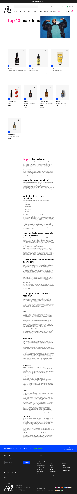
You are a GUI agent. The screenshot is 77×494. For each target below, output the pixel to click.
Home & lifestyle (53, 475)
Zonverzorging (53, 471)
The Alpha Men (41, 456)
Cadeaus (52, 473)
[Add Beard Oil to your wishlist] (18, 87)
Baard (51, 461)
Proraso (39, 393)
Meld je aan (26, 462)
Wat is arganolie (26, 320)
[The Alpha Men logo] (7, 9)
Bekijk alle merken (66, 470)
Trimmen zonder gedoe (55, 477)
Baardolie (42, 175)
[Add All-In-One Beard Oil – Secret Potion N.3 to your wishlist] (24, 51)
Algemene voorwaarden (41, 490)
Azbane (36, 318)
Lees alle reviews (67, 447)
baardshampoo (26, 287)
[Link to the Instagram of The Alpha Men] (5, 477)
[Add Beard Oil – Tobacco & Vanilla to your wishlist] (34, 87)
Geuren (51, 469)
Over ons (39, 463)
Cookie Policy (40, 473)
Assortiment (53, 456)
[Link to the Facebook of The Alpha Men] (8, 477)
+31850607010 (19, 485)
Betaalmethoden (40, 467)
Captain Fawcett (41, 347)
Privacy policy (50, 490)
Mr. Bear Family (48, 368)
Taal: (13, 472)
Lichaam (51, 465)
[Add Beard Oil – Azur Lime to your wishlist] (67, 87)
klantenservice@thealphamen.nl (23, 487)
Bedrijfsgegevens (41, 465)
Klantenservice (40, 459)
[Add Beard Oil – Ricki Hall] (51, 87)
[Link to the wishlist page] (69, 11)
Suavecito (64, 463)
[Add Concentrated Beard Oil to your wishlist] (67, 51)
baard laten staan (39, 224)
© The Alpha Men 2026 (41, 488)
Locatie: (6, 472)
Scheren (51, 467)
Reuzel (63, 459)
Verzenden (39, 469)
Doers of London (66, 467)
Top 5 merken (66, 456)
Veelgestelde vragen (41, 461)
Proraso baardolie (46, 399)
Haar (51, 459)
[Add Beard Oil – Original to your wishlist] (45, 51)
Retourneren (40, 471)
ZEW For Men (41, 419)
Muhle (63, 465)
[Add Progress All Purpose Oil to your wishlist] (18, 120)
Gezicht (51, 463)
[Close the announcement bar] (75, 1)
